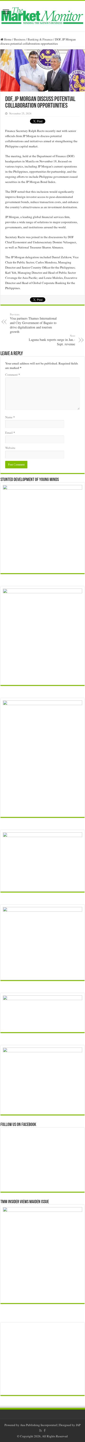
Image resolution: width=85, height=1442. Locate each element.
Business (19, 39)
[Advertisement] (42, 1358)
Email (10, 432)
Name (10, 417)
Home (7, 39)
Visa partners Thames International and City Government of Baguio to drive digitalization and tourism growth (33, 323)
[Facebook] (44, 1430)
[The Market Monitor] (42, 15)
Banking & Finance (40, 39)
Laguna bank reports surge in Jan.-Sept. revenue (52, 340)
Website (10, 448)
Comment (12, 374)
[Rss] (40, 1430)
